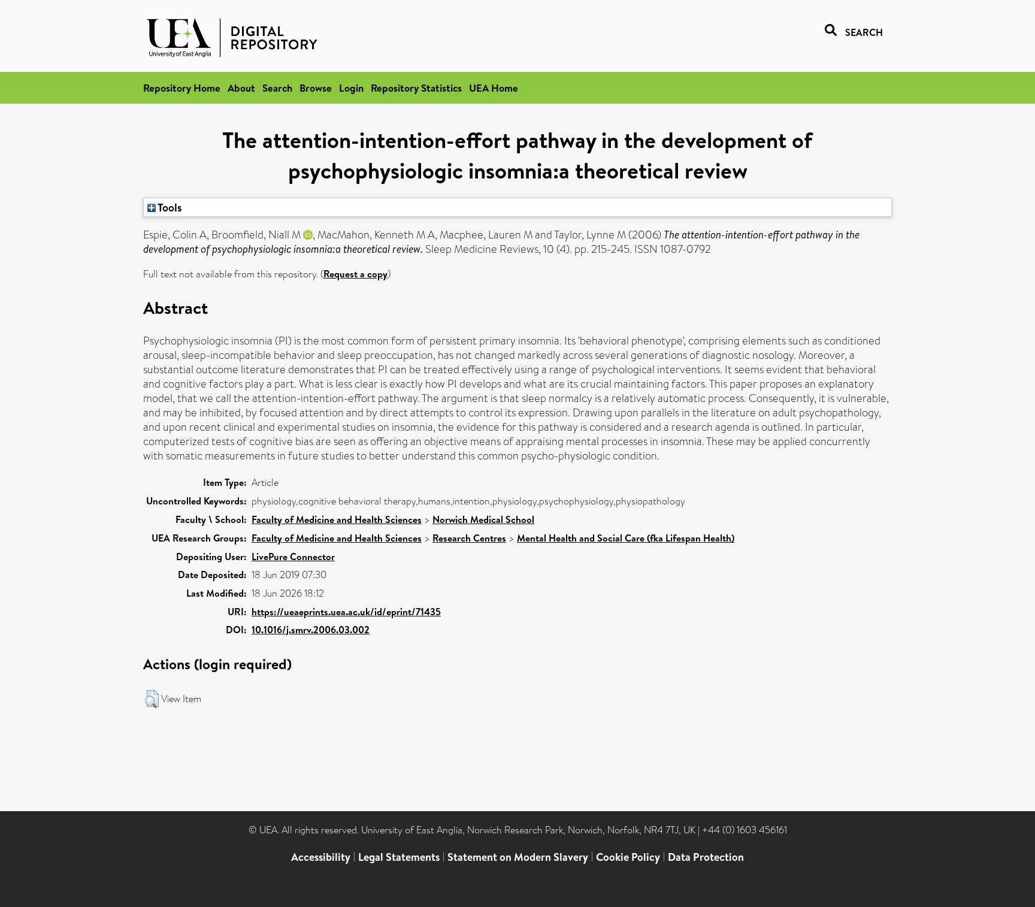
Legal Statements (399, 856)
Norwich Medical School (483, 519)
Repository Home (181, 88)
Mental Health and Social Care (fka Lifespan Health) (625, 538)
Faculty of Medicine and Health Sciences (337, 519)
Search (277, 88)
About (241, 88)
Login (351, 88)
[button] (152, 699)
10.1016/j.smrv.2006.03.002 (311, 629)
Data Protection (706, 856)
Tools (169, 207)
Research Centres (469, 538)
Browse (315, 88)
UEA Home (493, 88)
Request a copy (355, 273)
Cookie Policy (628, 856)
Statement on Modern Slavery (517, 856)
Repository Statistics (416, 88)
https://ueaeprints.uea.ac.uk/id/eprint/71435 (346, 611)
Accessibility (320, 856)
